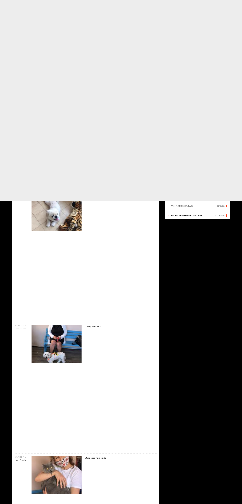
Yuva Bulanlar (21, 329)
